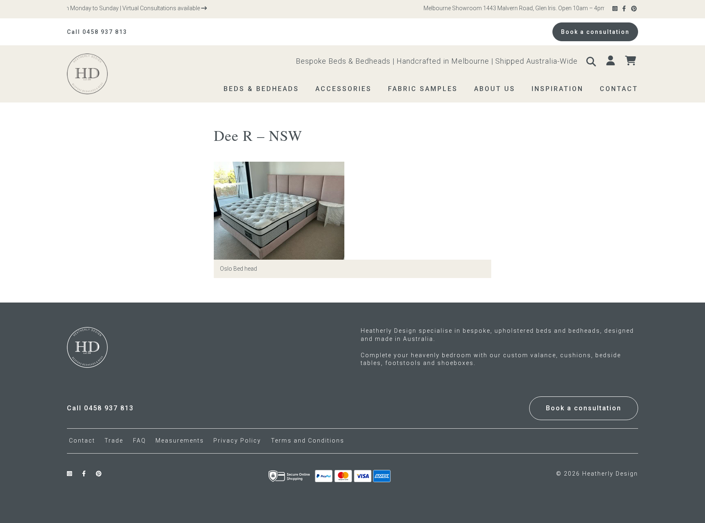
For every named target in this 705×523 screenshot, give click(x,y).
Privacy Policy (237, 440)
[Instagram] (615, 8)
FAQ (139, 440)
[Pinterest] (634, 8)
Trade (113, 440)
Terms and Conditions (307, 440)
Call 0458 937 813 (97, 32)
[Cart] (631, 60)
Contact (82, 440)
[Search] (592, 60)
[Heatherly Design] (103, 73)
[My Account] (611, 60)
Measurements (179, 440)
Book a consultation (595, 32)
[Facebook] (624, 8)
